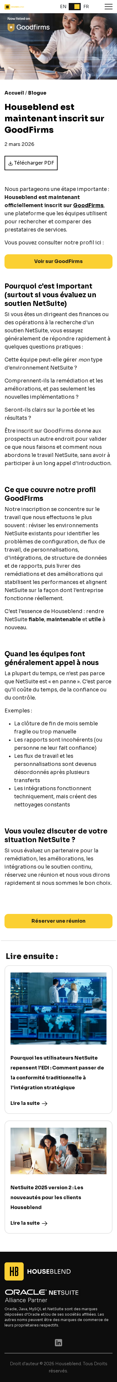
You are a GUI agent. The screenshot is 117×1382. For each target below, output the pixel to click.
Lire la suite (25, 1103)
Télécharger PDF (34, 163)
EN (63, 6)
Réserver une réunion (59, 921)
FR (86, 6)
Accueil (14, 93)
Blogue (37, 93)
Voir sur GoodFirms (58, 261)
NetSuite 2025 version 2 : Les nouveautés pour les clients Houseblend (46, 1197)
